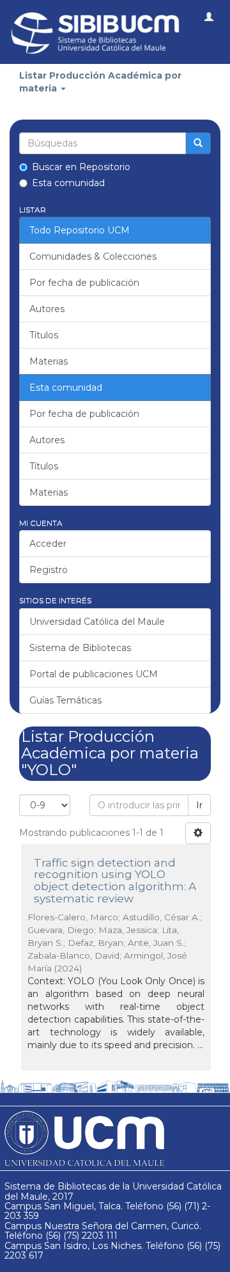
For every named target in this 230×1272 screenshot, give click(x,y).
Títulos (43, 335)
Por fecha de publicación (84, 282)
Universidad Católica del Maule (97, 621)
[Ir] (198, 143)
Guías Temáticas (65, 700)
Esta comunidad (68, 183)
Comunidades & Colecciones (93, 256)
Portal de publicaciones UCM (93, 674)
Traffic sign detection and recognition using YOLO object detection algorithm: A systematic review (115, 880)
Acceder (47, 543)
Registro (48, 570)
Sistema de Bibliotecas (80, 648)
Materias (48, 361)
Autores (47, 309)
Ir (199, 805)
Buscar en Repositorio (81, 167)
